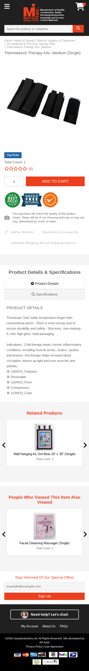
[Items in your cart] (80, 6)
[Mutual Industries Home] (44, 21)
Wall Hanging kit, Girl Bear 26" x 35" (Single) (44, 454)
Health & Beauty (24, 40)
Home (8, 40)
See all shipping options (43, 243)
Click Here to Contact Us (60, 232)
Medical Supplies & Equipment (56, 40)
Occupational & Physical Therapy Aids (31, 43)
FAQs (64, 626)
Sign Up (44, 596)
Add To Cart (55, 181)
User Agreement (53, 646)
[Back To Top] (78, 335)
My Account (29, 626)
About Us (49, 626)
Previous (3, 445)
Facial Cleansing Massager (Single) (44, 543)
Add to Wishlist (22, 232)
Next (85, 445)
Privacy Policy (34, 646)
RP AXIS (44, 642)
